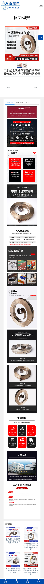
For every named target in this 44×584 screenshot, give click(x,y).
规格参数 (19, 102)
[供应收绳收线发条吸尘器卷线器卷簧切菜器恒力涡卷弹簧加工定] (31, 534)
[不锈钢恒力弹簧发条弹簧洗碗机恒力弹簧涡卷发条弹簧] (13, 532)
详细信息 (10, 102)
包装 (27, 102)
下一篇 (35, 87)
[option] (22, 43)
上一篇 (8, 87)
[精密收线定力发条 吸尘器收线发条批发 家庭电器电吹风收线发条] (31, 559)
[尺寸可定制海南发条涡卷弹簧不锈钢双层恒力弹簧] (13, 559)
